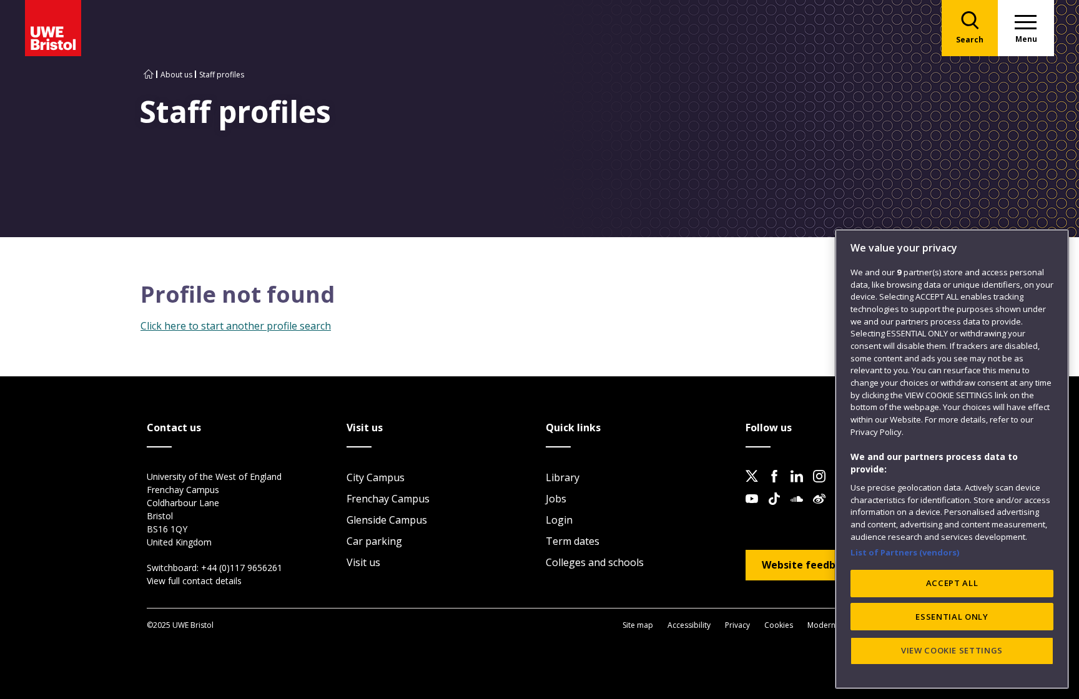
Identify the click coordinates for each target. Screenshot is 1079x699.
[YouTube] (756, 509)
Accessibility (689, 625)
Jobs (556, 499)
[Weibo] (823, 509)
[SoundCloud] (800, 509)
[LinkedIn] (800, 486)
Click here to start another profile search (235, 326)
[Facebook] (778, 486)
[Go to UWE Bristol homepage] (149, 74)
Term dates (572, 541)
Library (562, 477)
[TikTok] (778, 509)
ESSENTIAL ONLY (951, 616)
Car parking (374, 541)
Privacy (737, 625)
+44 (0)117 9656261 (241, 568)
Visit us (363, 562)
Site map (638, 625)
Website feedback (807, 565)
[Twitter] (756, 486)
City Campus (376, 477)
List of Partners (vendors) (905, 551)
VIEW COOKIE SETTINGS (952, 650)
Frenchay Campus (388, 499)
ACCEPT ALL (952, 583)
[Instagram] (823, 486)
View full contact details (194, 581)
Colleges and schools (595, 562)
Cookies (778, 625)
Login (559, 520)
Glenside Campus (387, 520)
